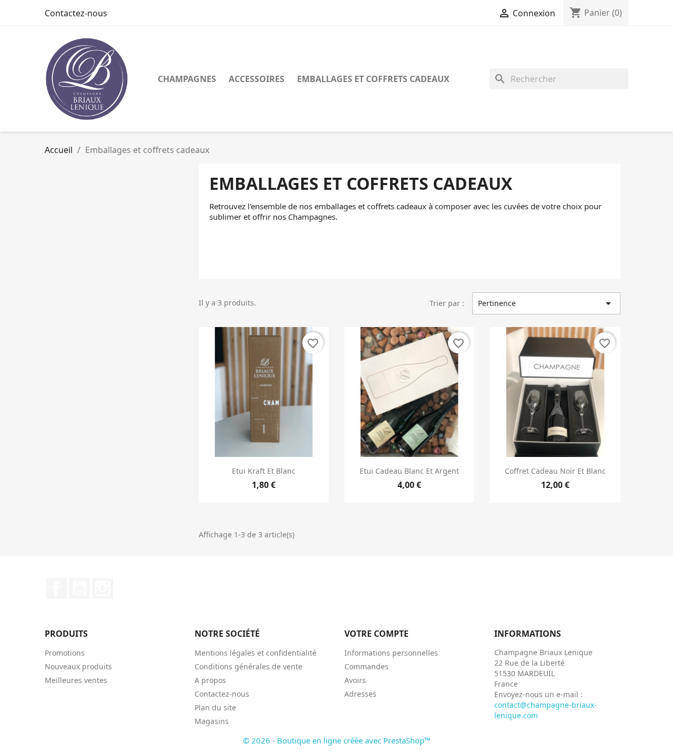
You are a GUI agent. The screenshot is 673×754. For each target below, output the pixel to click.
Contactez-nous (76, 13)
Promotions (65, 653)
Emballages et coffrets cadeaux (373, 79)
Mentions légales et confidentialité (256, 653)
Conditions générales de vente (248, 666)
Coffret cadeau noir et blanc (555, 471)
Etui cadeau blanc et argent (409, 471)
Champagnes (187, 79)
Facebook (56, 588)
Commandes (366, 666)
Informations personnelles (391, 653)
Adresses (360, 694)
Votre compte (376, 633)
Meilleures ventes (76, 680)
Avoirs (355, 680)
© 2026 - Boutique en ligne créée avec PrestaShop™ (337, 740)
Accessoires (256, 79)
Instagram (102, 588)
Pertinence (546, 303)
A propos (210, 680)
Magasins (212, 721)
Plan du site (215, 707)
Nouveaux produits (78, 666)
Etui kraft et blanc (263, 471)
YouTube (79, 588)
